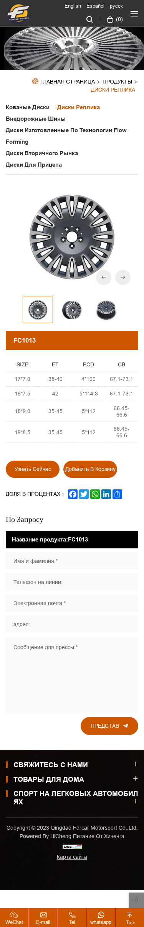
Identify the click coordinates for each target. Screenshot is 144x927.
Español (95, 5)
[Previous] (103, 277)
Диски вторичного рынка (42, 153)
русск (116, 5)
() (118, 19)
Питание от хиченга (98, 836)
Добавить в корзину (90, 469)
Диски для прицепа (34, 165)
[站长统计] (72, 846)
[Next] (123, 277)
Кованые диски (28, 107)
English (73, 5)
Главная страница (67, 81)
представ (105, 726)
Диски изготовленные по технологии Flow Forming (66, 136)
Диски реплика (114, 90)
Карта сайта (72, 857)
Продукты (117, 82)
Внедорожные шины (36, 119)
